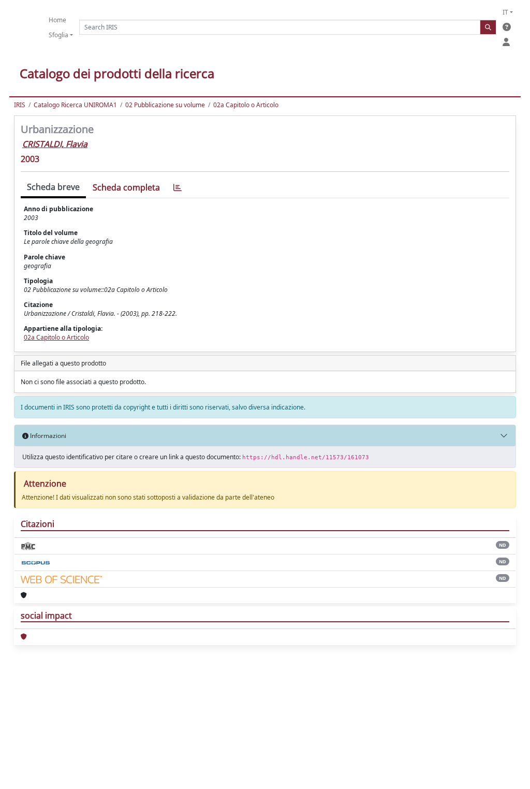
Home (57, 20)
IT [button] (505, 12)
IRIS (19, 104)
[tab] (177, 187)
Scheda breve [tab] (53, 187)
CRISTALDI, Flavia (54, 144)
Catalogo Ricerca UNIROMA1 (75, 104)
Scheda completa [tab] (126, 187)
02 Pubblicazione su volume (165, 104)
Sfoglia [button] (58, 35)
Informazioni (47, 435)
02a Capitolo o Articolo (245, 104)
